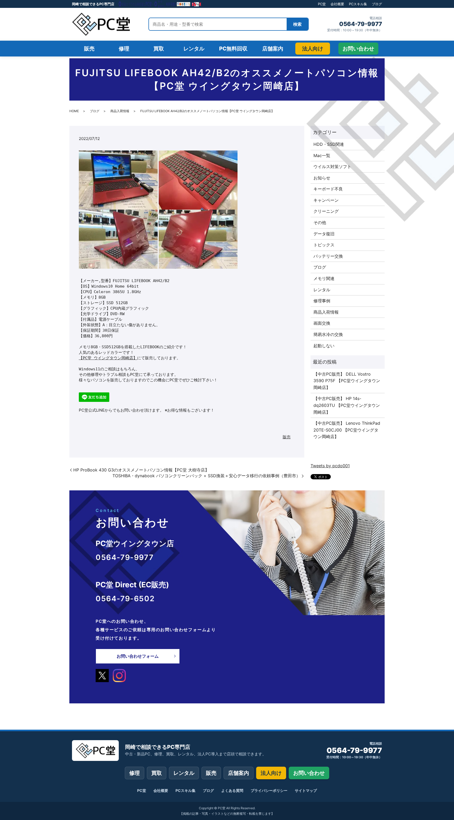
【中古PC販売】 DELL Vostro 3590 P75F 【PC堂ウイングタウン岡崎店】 (346, 380)
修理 (134, 773)
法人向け (271, 773)
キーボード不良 (328, 188)
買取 (156, 773)
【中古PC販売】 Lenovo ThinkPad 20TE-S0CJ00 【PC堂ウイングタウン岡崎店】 (346, 430)
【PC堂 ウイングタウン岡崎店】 (108, 358)
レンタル (321, 289)
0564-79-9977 (360, 23)
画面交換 (321, 323)
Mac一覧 (321, 155)
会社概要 (337, 4)
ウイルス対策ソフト (332, 166)
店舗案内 (238, 773)
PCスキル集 (358, 4)
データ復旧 (323, 233)
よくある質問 (232, 790)
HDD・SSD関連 (328, 144)
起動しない (323, 345)
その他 (319, 222)
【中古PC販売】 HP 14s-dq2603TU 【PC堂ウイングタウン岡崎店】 (346, 405)
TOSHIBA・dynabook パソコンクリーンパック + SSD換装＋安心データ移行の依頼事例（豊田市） (206, 475)
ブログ (377, 4)
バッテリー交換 (328, 256)
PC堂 (322, 4)
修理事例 (321, 300)
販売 (287, 436)
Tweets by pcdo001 (330, 465)
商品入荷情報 (119, 111)
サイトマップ (306, 790)
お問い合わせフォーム (138, 656)
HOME (74, 111)
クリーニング (326, 211)
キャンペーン (326, 200)
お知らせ (321, 177)
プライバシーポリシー (269, 790)
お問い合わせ (309, 773)
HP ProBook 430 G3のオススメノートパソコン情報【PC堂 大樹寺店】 (141, 470)
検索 (297, 24)
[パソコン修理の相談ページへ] (160, 4)
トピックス (323, 244)
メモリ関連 (323, 278)
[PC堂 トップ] (101, 24)
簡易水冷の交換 (328, 334)
